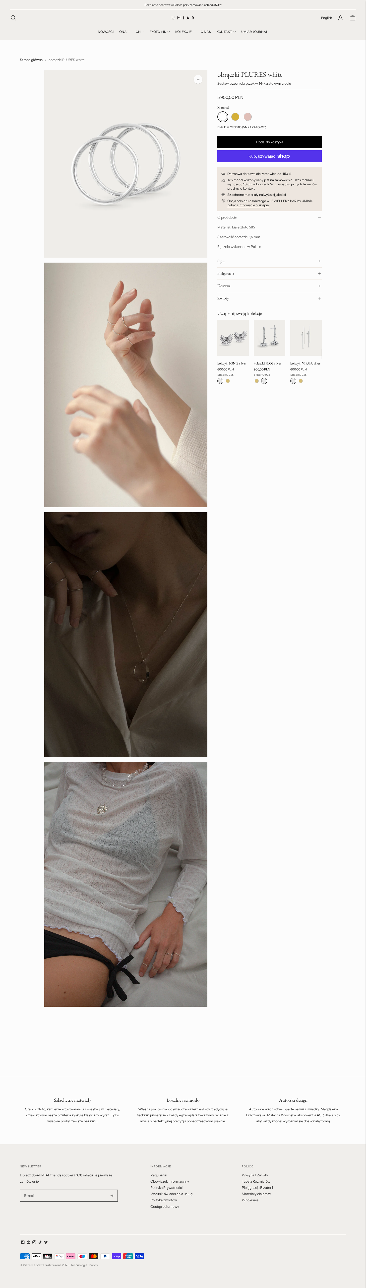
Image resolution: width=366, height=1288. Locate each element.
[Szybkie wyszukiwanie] (13, 17)
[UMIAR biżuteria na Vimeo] (46, 1243)
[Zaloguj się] (340, 17)
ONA (123, 32)
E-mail (29, 1190)
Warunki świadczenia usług (171, 1194)
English (326, 18)
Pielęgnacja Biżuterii (257, 1187)
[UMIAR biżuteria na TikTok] (40, 1243)
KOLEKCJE (183, 32)
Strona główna (31, 60)
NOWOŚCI (106, 32)
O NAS (206, 32)
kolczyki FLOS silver (267, 363)
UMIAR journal (254, 32)
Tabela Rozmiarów (256, 1181)
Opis (221, 261)
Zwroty (223, 298)
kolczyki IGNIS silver (231, 363)
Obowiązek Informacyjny (169, 1181)
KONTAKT (224, 32)
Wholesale (250, 1200)
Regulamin (158, 1175)
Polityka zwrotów (163, 1200)
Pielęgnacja (225, 273)
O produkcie (227, 217)
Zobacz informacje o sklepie (248, 205)
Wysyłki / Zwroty (255, 1175)
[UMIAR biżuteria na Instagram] (34, 1243)
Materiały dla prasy (256, 1194)
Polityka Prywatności (166, 1187)
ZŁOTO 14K (158, 32)
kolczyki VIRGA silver (305, 363)
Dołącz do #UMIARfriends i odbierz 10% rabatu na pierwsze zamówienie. (183, 4)
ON (138, 32)
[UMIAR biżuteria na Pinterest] (28, 1243)
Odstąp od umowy (164, 1206)
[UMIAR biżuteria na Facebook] (23, 1243)
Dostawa (224, 285)
